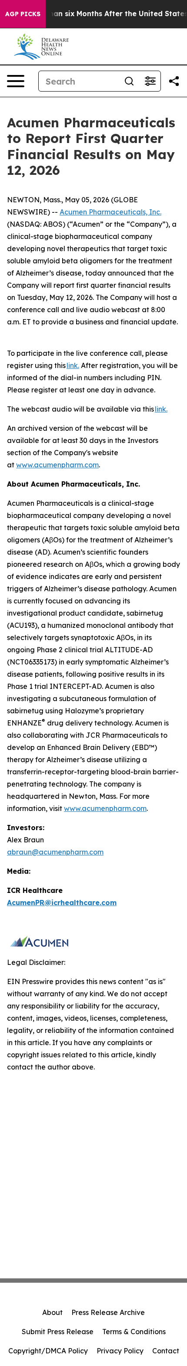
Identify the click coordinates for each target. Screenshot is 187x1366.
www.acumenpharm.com (57, 464)
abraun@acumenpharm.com (55, 852)
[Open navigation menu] (15, 81)
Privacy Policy (120, 1350)
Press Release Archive (108, 1312)
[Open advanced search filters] (150, 81)
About (52, 1312)
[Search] (129, 81)
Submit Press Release (58, 1331)
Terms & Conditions (134, 1331)
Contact (165, 1350)
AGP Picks (22, 14)
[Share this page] (174, 81)
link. (73, 365)
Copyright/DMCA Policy (48, 1350)
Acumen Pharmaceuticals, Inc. (110, 212)
